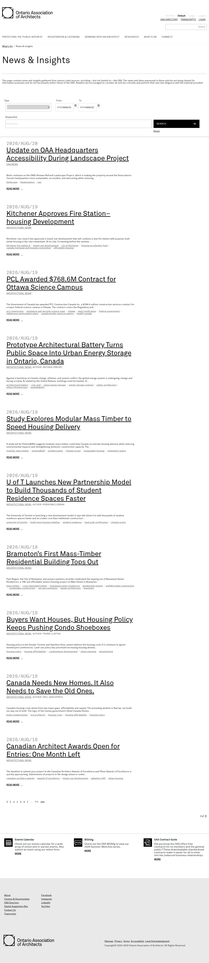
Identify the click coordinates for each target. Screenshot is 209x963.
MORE (18, 854)
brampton (89, 588)
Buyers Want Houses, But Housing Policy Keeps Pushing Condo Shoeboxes (69, 623)
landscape (11, 182)
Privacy (118, 941)
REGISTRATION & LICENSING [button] (64, 37)
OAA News (12, 164)
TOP (202, 816)
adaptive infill (98, 778)
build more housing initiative (45, 522)
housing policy (13, 651)
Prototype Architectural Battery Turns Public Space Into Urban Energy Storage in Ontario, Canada (68, 353)
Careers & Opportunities (17, 899)
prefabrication (55, 451)
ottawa (71, 311)
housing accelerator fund (94, 245)
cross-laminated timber (34, 586)
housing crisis (55, 715)
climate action (73, 451)
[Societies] (28, 112)
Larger (191, 16)
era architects (38, 715)
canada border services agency (57, 313)
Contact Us (10, 910)
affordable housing (64, 248)
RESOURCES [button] (132, 37)
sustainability (37, 387)
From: (59, 100)
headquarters (27, 182)
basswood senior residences (65, 586)
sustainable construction (22, 588)
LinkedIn (45, 903)
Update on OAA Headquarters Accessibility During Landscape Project (67, 154)
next (43, 802)
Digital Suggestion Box (16, 906)
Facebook (46, 895)
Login (202, 19)
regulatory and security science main (45, 311)
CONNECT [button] (167, 37)
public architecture (106, 385)
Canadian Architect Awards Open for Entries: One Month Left (63, 750)
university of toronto (16, 522)
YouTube (45, 906)
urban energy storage (55, 385)
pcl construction (15, 311)
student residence (72, 522)
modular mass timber (17, 451)
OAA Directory (169, 19)
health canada (84, 313)
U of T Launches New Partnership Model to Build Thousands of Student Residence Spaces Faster (68, 490)
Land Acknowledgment (157, 941)
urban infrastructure (17, 387)
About (7, 895)
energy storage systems (81, 385)
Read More (12, 189)
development (106, 651)
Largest (202, 16)
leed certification (87, 311)
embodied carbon (116, 451)
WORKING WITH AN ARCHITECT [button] (102, 37)
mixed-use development (46, 245)
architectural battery (17, 385)
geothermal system (93, 586)
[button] (28, 107)
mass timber (12, 586)
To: (80, 100)
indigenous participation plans (22, 313)
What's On (7, 46)
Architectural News (18, 228)
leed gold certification (96, 522)
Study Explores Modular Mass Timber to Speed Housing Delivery (68, 423)
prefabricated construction (120, 586)
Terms (126, 941)
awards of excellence (48, 778)
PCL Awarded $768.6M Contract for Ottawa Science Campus (61, 283)
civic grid (36, 385)
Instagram (46, 899)
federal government (109, 311)
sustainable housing (94, 451)
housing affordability (35, 651)
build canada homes (17, 715)
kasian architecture (70, 588)
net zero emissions (48, 588)
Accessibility (137, 941)
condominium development (63, 651)
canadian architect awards (20, 778)
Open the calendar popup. (75, 105)
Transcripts (188, 19)
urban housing (115, 778)
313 (36, 802)
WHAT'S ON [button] (150, 37)
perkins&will (38, 451)
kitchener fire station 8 (18, 245)
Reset (157, 131)
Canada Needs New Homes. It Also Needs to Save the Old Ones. (60, 687)
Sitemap (108, 941)
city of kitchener (69, 245)
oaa (39, 182)
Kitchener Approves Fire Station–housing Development (58, 217)
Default (181, 16)
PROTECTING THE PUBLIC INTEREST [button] (22, 37)
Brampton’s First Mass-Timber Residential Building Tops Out (53, 558)
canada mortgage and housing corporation (28, 248)
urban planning (88, 651)
